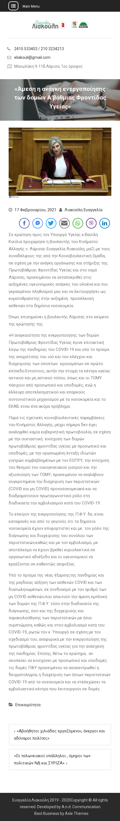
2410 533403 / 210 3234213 (39, 48)
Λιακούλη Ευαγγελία (83, 209)
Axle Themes (76, 813)
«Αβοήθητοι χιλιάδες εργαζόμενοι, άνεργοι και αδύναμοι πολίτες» (59, 734)
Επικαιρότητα (27, 704)
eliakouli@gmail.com (32, 57)
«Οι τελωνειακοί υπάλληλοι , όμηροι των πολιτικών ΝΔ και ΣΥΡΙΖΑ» (52, 759)
